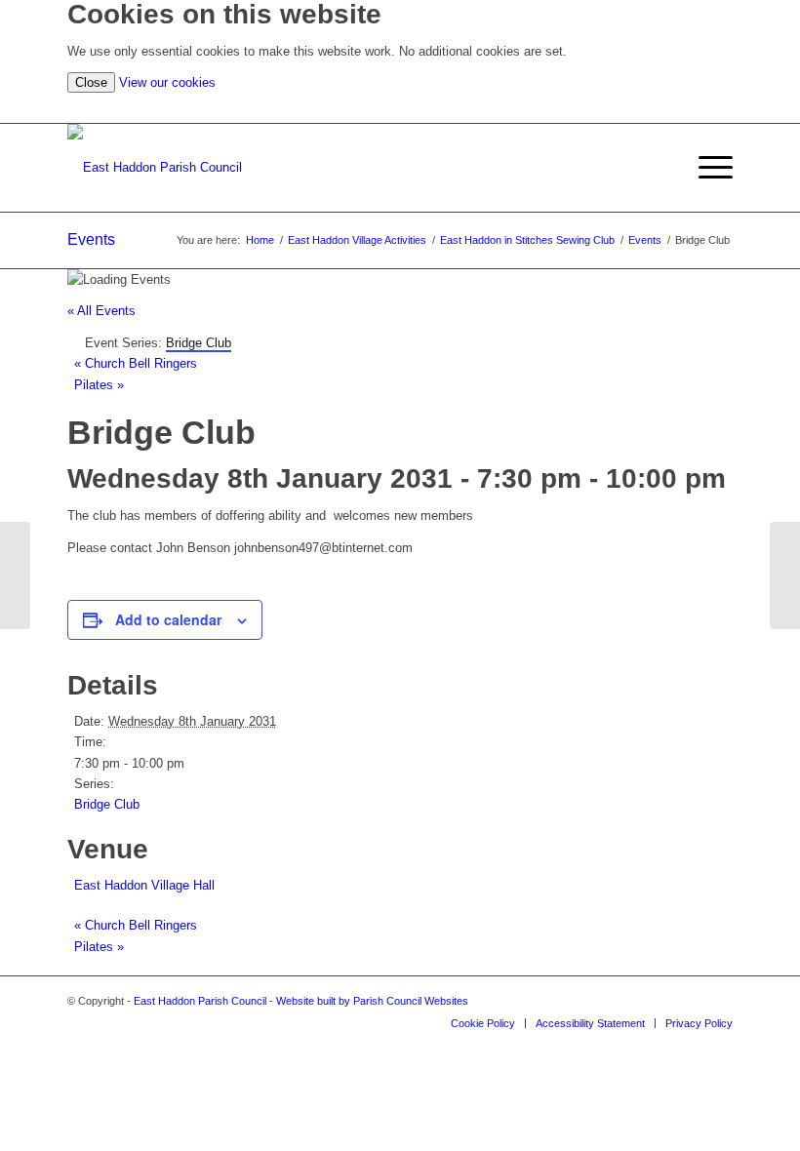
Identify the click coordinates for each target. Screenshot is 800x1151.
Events (91, 239)
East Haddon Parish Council (200, 1001)
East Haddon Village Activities (357, 240)
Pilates (99, 384)
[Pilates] (15, 575)
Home (260, 240)
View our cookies (167, 82)
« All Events (101, 310)
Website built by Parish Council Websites (372, 1001)
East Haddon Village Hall (144, 885)
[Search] (723, 108)
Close (91, 82)
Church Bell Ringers (135, 363)
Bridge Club (107, 804)
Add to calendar (168, 619)
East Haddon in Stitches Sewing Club (527, 240)
